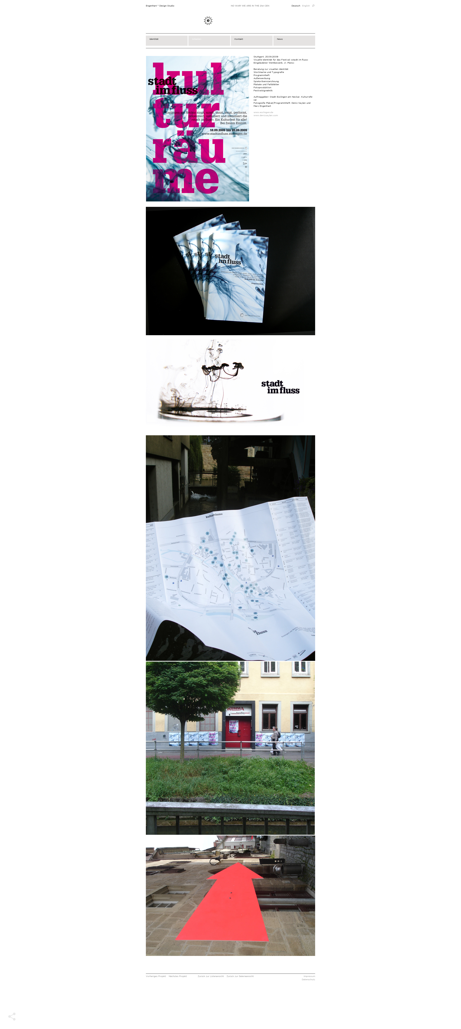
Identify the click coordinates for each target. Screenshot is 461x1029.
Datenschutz (308, 979)
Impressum (309, 976)
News (280, 39)
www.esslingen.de (263, 112)
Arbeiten (196, 39)
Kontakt (238, 39)
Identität (153, 39)
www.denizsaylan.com (266, 115)
